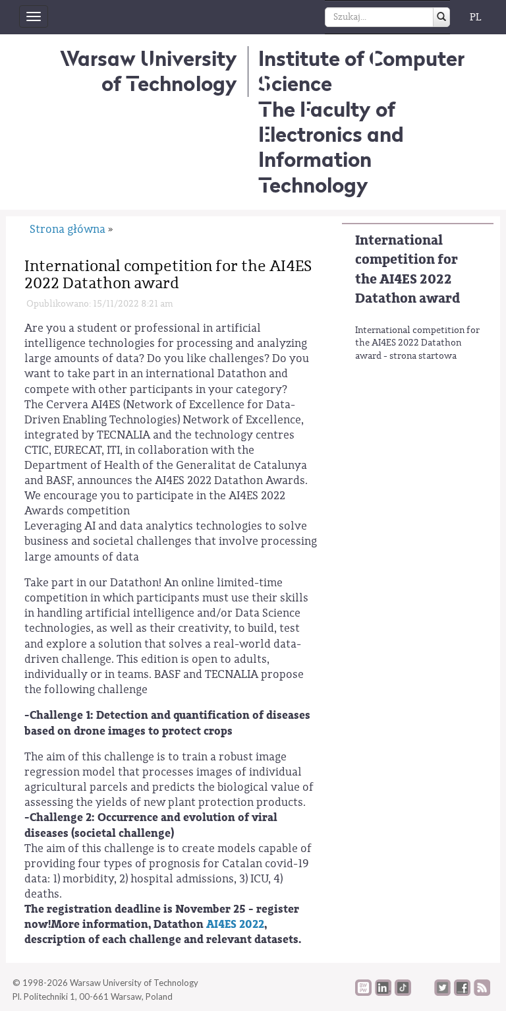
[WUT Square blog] (422, 992)
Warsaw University (148, 71)
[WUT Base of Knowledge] (363, 992)
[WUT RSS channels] (482, 992)
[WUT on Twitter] (442, 992)
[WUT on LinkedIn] (383, 992)
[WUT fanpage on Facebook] (462, 992)
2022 (251, 924)
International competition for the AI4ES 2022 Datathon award (407, 269)
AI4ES (222, 924)
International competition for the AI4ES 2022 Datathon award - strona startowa (417, 343)
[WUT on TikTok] (403, 992)
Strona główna (67, 229)
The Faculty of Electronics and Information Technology (331, 147)
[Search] (441, 17)
